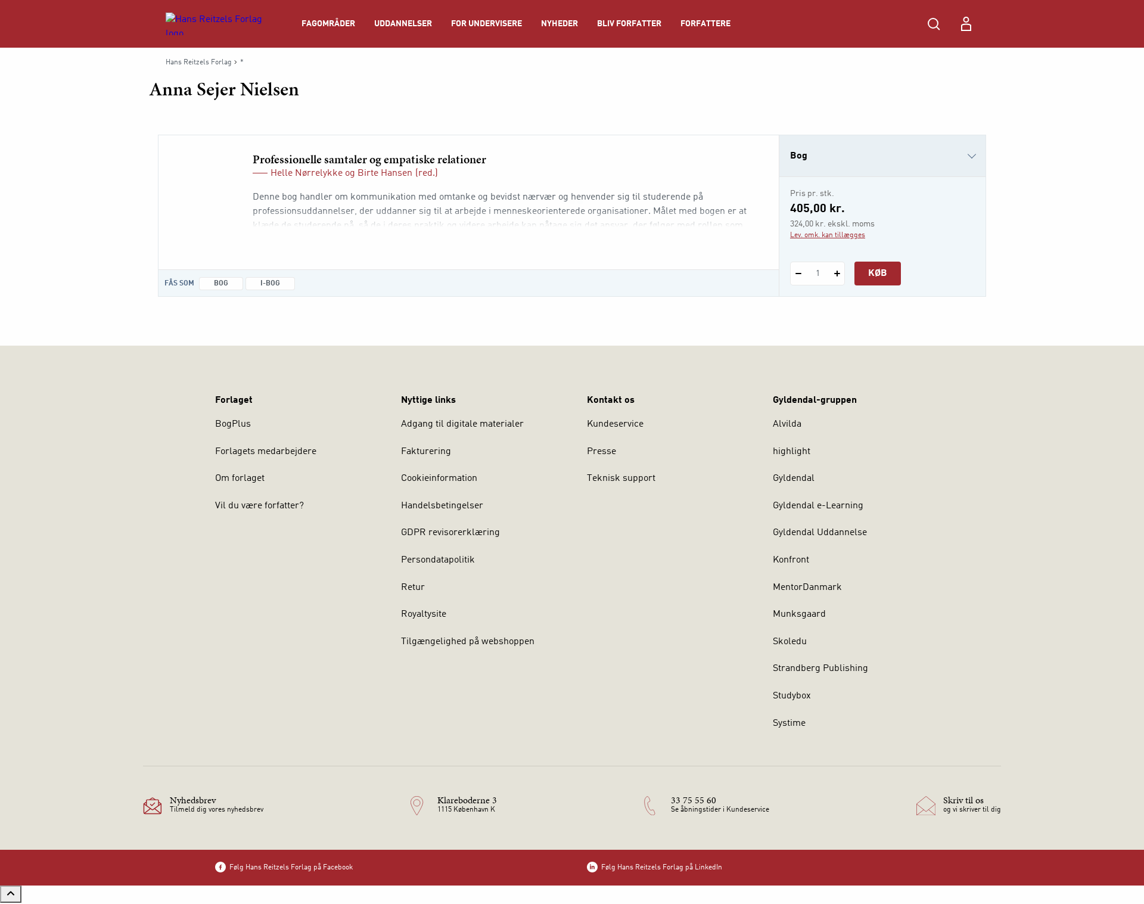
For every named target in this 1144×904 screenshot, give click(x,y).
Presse (601, 451)
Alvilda (787, 424)
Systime (789, 723)
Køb (877, 273)
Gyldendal (794, 478)
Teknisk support (621, 478)
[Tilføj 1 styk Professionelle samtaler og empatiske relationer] (836, 273)
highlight (791, 451)
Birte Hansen (385, 173)
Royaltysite (423, 614)
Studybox (792, 696)
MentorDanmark (807, 587)
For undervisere (486, 24)
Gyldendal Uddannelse (820, 533)
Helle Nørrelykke (307, 173)
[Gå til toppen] (10, 894)
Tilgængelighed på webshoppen (467, 642)
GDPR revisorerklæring (450, 533)
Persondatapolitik (438, 560)
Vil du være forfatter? (259, 506)
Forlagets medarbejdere (265, 451)
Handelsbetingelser (442, 506)
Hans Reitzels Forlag (199, 62)
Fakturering (426, 451)
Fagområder (328, 24)
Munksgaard (799, 614)
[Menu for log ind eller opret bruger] (966, 24)
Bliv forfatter (629, 24)
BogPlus (233, 424)
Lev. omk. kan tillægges (827, 235)
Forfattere (705, 24)
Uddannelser (403, 24)
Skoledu (790, 642)
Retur (413, 587)
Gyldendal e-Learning (818, 506)
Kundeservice (615, 424)
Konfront (791, 560)
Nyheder (559, 24)
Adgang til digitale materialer (462, 424)
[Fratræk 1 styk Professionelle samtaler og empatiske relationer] (798, 273)
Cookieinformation (439, 478)
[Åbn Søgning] (934, 24)
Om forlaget (240, 478)
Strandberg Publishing (820, 668)
